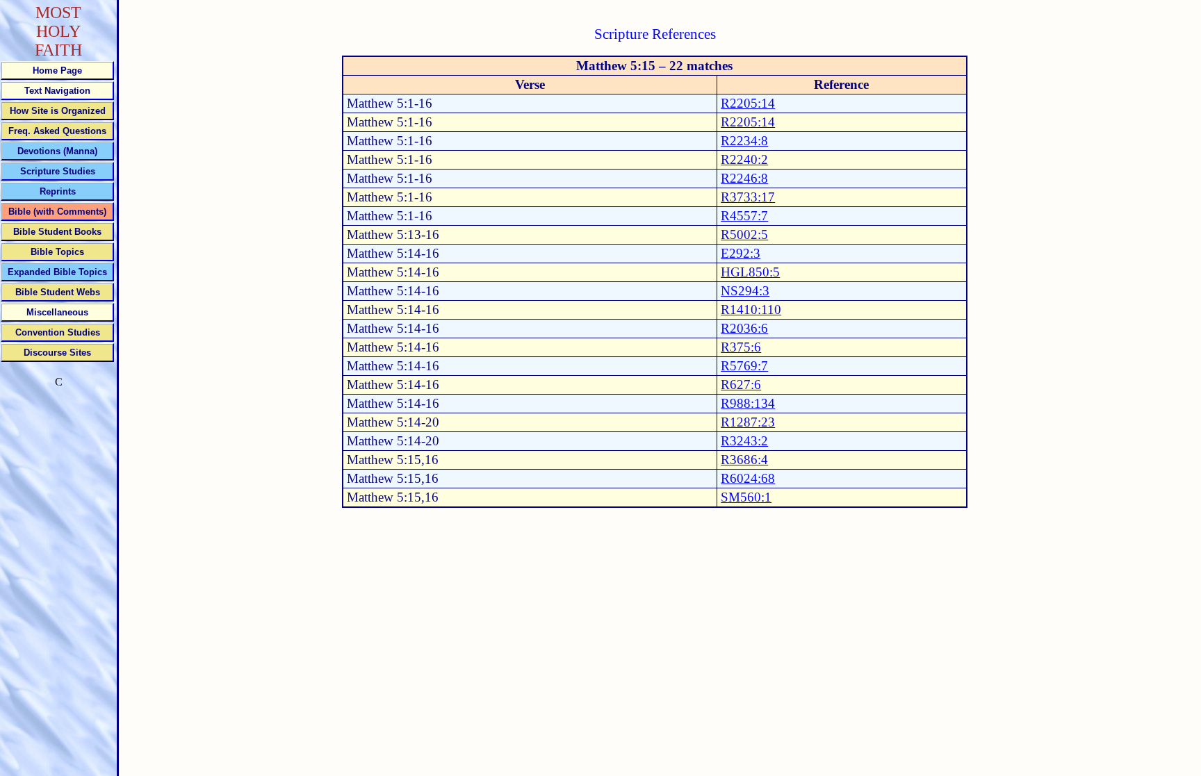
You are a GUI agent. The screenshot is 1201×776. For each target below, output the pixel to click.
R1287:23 (748, 422)
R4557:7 (744, 215)
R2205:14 (748, 103)
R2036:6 (744, 328)
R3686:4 (744, 459)
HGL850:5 (750, 272)
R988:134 (748, 403)
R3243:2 (744, 441)
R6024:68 (748, 478)
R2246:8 (744, 178)
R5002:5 (744, 234)
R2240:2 (744, 159)
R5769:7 (744, 365)
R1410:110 (751, 309)
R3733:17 (748, 197)
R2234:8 (744, 140)
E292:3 (740, 253)
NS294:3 (745, 290)
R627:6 (741, 384)
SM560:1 (746, 497)
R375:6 (741, 347)
